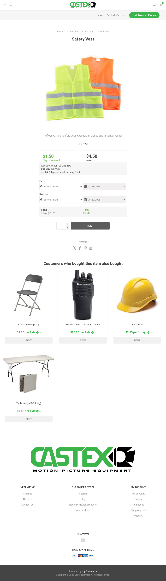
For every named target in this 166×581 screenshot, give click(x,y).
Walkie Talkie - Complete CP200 (83, 324)
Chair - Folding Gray (28, 324)
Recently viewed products (83, 504)
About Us (28, 499)
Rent (90, 225)
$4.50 (91, 156)
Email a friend (91, 248)
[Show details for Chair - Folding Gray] (28, 295)
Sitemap (27, 493)
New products (83, 510)
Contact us (28, 504)
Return (43, 194)
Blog (83, 499)
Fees (44, 209)
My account (138, 493)
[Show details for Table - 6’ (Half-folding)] (28, 374)
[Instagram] (83, 540)
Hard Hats (137, 324)
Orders (138, 499)
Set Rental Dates (144, 15)
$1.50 (48, 156)
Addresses (138, 504)
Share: (83, 241)
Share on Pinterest (85, 248)
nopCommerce (89, 571)
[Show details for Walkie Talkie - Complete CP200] (83, 295)
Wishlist (138, 515)
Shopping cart (138, 510)
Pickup (43, 181)
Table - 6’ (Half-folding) (28, 403)
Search (83, 493)
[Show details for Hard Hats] (137, 295)
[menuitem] (28, 493)
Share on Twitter (74, 248)
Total (86, 209)
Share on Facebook (80, 248)
